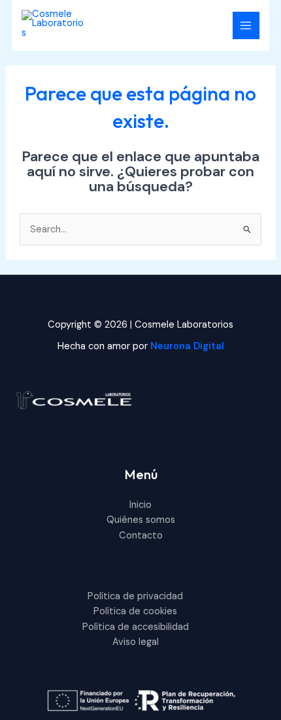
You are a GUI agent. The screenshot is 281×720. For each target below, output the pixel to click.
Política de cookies (135, 611)
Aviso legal (135, 642)
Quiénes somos (141, 520)
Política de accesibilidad (135, 627)
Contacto (141, 535)
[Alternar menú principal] (246, 25)
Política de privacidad (135, 596)
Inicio (140, 505)
